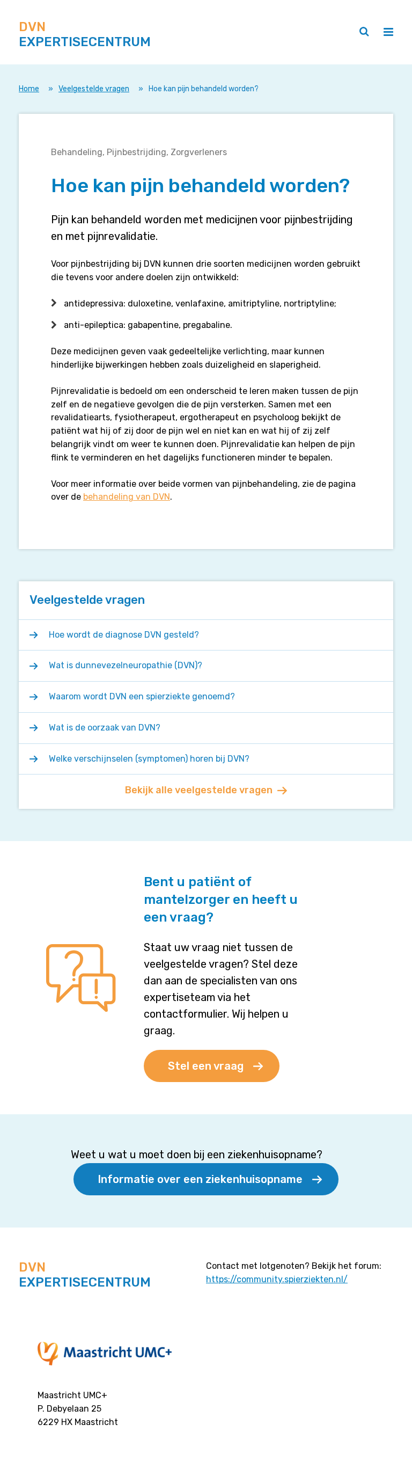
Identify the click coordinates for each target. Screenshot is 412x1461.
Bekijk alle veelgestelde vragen (199, 790)
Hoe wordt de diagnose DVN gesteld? (124, 635)
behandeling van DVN (126, 497)
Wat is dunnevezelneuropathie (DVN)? (125, 665)
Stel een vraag (206, 1066)
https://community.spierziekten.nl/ (277, 1279)
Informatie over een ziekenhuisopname (200, 1179)
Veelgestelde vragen (93, 88)
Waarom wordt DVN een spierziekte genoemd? (142, 696)
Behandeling (76, 152)
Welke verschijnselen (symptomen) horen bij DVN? (149, 759)
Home (29, 88)
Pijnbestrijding (136, 152)
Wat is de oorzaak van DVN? (104, 727)
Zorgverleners (199, 152)
